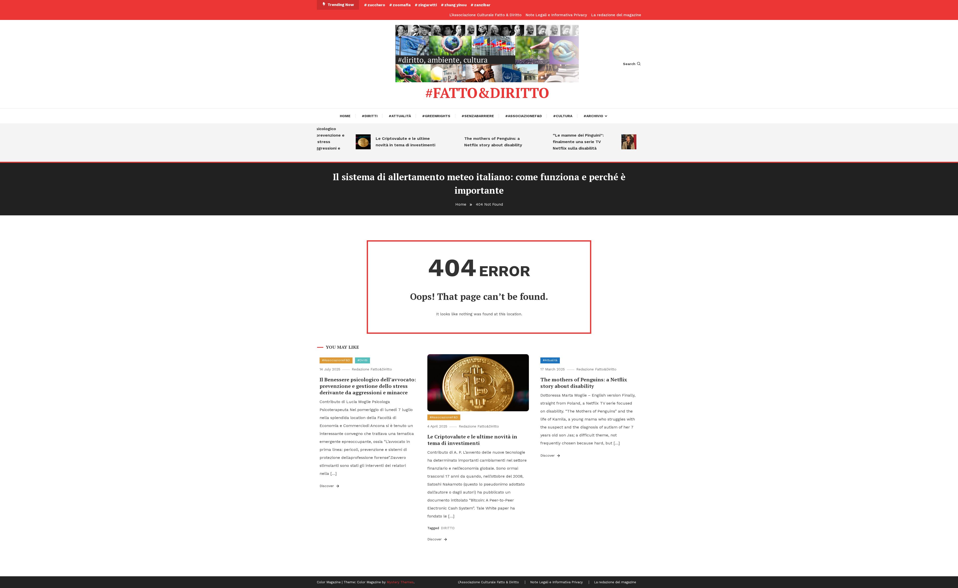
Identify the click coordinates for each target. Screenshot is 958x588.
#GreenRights (436, 116)
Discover (327, 486)
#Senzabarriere (478, 116)
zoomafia (402, 5)
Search (629, 64)
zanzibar (482, 5)
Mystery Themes (400, 582)
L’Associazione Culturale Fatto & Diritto (485, 15)
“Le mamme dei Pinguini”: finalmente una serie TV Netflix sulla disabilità (565, 142)
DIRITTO (448, 528)
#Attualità (400, 116)
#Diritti (369, 116)
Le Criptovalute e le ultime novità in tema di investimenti (393, 141)
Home (345, 116)
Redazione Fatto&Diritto (372, 369)
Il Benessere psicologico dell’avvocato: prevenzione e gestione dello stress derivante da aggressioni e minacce (368, 386)
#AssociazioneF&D (523, 116)
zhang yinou (455, 5)
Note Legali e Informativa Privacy (556, 15)
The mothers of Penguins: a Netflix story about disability (480, 141)
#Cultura (562, 116)
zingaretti (427, 5)
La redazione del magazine (616, 15)
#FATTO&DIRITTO (487, 93)
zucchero (376, 5)
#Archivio (593, 116)
